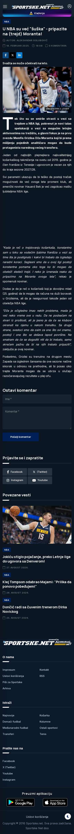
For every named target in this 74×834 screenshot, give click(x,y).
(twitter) (42, 471)
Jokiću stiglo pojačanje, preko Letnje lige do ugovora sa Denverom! (37, 559)
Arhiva (7, 688)
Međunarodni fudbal (15, 727)
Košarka (45, 715)
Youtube (8, 773)
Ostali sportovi (49, 727)
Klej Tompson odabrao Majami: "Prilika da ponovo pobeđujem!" (37, 584)
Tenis (43, 734)
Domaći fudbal (12, 721)
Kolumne (45, 721)
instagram (17, 480)
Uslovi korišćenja (13, 676)
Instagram (9, 779)
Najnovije (8, 715)
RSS (42, 676)
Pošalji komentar (20, 436)
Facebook (9, 761)
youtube (43, 480)
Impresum (9, 669)
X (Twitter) (9, 767)
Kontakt (44, 669)
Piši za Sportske (12, 682)
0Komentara (58, 45)
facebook (17, 471)
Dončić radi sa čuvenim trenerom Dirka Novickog (35, 609)
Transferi (8, 734)
